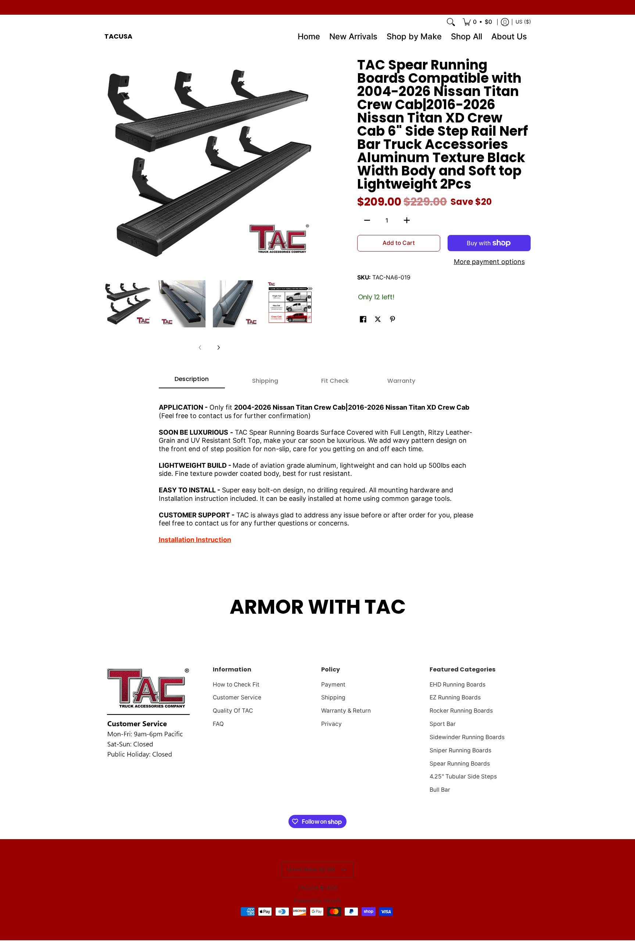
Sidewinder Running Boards (467, 737)
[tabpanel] (318, 470)
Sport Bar (443, 723)
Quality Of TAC (233, 710)
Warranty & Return (346, 710)
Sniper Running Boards (460, 750)
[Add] (407, 220)
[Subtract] (367, 220)
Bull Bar (440, 789)
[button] (363, 319)
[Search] (451, 22)
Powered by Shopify (317, 900)
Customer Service (237, 697)
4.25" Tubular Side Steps (463, 776)
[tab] (192, 381)
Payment (333, 684)
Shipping (333, 697)
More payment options (489, 261)
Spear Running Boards (460, 763)
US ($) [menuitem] (523, 22)
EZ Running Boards (455, 697)
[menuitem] (477, 22)
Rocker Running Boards (461, 710)
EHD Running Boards (457, 684)
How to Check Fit (236, 684)
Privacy (331, 723)
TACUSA (118, 36)
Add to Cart (399, 242)
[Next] (218, 347)
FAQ (218, 723)
